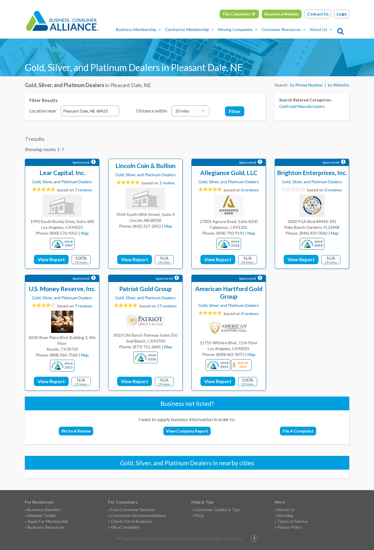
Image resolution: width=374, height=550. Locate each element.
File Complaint (236, 13)
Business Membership (136, 29)
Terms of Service (292, 521)
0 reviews (333, 189)
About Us (318, 29)
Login (342, 13)
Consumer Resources (281, 29)
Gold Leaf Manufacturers (302, 106)
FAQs (199, 515)
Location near (42, 110)
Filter (234, 111)
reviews (83, 189)
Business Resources (46, 527)
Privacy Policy (289, 527)
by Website (338, 84)
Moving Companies (235, 29)
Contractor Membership (187, 29)
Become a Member (281, 13)
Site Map (285, 515)
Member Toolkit (41, 515)
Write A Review (76, 430)
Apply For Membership (47, 521)
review (167, 182)
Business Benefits (44, 509)
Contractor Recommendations (138, 515)
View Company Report (187, 430)
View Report (51, 259)
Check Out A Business (131, 521)
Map (85, 233)
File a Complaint (125, 527)
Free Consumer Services (133, 509)
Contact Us (318, 13)
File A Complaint (298, 430)
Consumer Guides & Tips (217, 509)
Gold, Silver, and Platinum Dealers (62, 181)
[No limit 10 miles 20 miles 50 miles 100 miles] (190, 111)
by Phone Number (306, 84)
